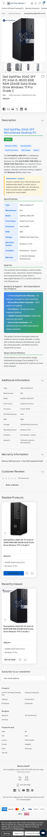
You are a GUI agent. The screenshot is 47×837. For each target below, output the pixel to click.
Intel (26, 736)
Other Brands (29, 740)
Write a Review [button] (12, 485)
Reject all (18, 833)
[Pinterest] (26, 109)
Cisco (4, 749)
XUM (3, 732)
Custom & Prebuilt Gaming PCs (13, 8)
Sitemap (5, 720)
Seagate (28, 744)
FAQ (19, 780)
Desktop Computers (32, 8)
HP (26, 732)
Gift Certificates (31, 715)
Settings (6, 833)
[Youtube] (24, 790)
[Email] (9, 109)
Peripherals (29, 703)
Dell (3, 736)
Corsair (4, 744)
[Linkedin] (22, 109)
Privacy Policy (19, 829)
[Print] (13, 109)
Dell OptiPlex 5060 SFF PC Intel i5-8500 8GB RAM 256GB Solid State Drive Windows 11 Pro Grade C (18, 629)
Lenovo (4, 740)
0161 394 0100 (26, 770)
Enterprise (5, 703)
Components (29, 699)
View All (4, 753)
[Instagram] (29, 790)
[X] (18, 109)
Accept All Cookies (33, 833)
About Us (5, 715)
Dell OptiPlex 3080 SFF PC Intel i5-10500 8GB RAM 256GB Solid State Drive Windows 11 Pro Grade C (18, 542)
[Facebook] (5, 109)
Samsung (28, 749)
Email (27, 780)
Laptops (5, 699)
